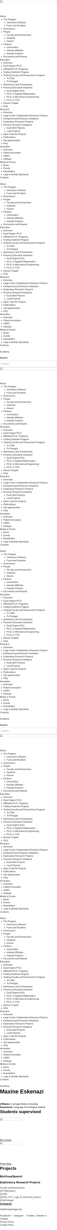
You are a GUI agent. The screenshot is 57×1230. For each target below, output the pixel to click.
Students (11, 38)
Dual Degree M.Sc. (16, 91)
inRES (6, 156)
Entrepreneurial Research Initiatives (20, 118)
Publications (9, 137)
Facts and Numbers (16, 25)
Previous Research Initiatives (17, 125)
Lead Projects (13, 131)
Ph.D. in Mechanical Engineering (23, 97)
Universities (12, 47)
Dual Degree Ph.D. (12, 66)
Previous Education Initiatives (17, 87)
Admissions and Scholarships (18, 84)
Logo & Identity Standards (16, 174)
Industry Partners (15, 53)
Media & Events (7, 162)
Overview (8, 63)
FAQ (5, 106)
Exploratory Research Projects (18, 122)
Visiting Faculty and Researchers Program (24, 75)
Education (5, 60)
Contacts (4, 177)
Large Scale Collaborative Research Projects (25, 115)
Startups (7, 159)
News (6, 165)
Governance (9, 29)
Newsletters (9, 171)
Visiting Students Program (16, 72)
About (3, 16)
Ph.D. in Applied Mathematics (21, 94)
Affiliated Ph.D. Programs (15, 69)
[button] (28, 354)
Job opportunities (11, 140)
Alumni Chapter (11, 103)
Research (5, 109)
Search (3, 358)
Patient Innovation (12, 153)
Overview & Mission (16, 22)
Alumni (10, 41)
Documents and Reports (15, 56)
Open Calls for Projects (14, 134)
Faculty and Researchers (19, 35)
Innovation (5, 146)
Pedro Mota (5, 1164)
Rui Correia (5, 1140)
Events (6, 168)
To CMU (11, 78)
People (6, 32)
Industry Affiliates (15, 50)
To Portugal (12, 81)
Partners (7, 44)
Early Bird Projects (16, 128)
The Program (9, 19)
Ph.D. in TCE (13, 100)
